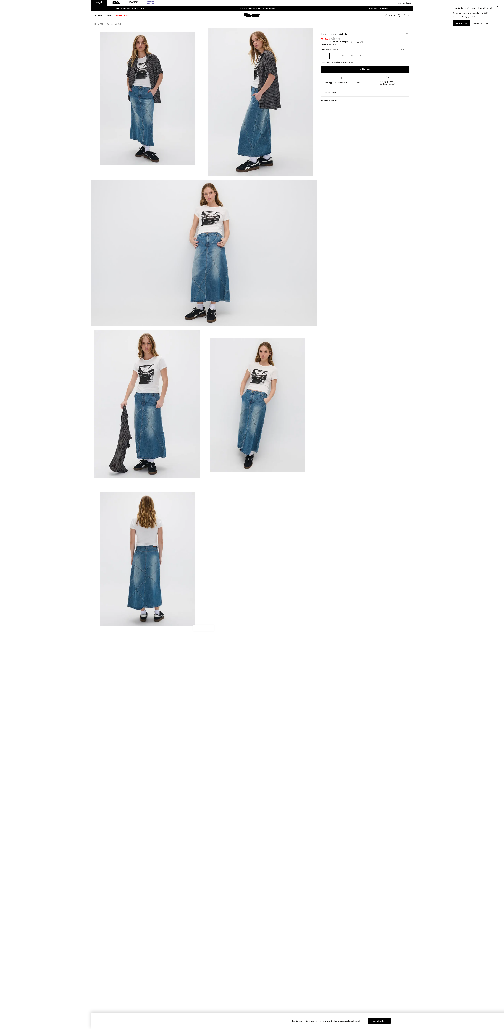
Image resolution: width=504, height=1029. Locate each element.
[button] (99, 3)
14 (361, 56)
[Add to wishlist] (407, 34)
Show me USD (462, 23)
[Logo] (252, 17)
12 (352, 56)
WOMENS (99, 15)
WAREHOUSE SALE (124, 15)
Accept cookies (379, 1021)
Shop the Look (203, 627)
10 (343, 56)
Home (96, 24)
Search (392, 15)
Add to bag (365, 69)
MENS (109, 15)
